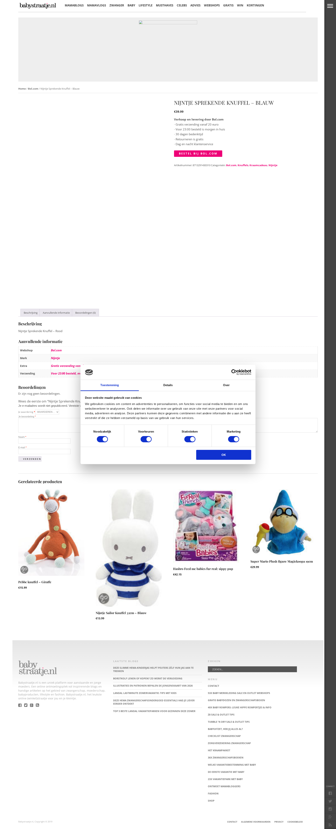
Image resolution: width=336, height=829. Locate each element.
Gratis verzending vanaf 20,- (70, 366)
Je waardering (26, 412)
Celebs (182, 5)
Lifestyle (145, 5)
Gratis (228, 5)
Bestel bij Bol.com (198, 153)
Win (240, 5)
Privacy (279, 821)
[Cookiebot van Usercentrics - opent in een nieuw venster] (234, 372)
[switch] (146, 439)
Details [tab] (168, 385)
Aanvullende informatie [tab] (56, 312)
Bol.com (33, 88)
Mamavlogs (96, 5)
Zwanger (116, 5)
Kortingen (255, 5)
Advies (195, 5)
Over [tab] (226, 385)
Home (22, 88)
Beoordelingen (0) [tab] (85, 312)
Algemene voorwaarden (255, 821)
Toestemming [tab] (109, 385)
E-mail (22, 447)
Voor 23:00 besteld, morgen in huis (74, 373)
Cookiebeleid (295, 821)
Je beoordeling (27, 416)
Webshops (212, 5)
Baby (131, 5)
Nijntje (273, 165)
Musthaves (164, 5)
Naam (22, 437)
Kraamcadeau (258, 165)
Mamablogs (74, 5)
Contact (232, 821)
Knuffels (243, 165)
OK (223, 454)
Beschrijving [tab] (31, 312)
